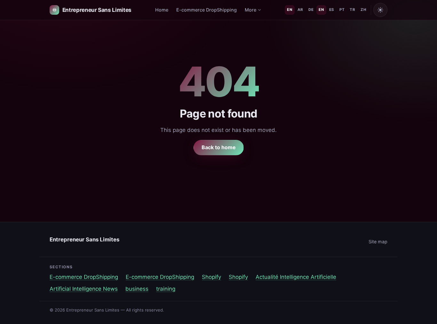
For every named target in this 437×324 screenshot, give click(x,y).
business (136, 289)
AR (300, 9)
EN (289, 9)
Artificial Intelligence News (84, 289)
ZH (363, 9)
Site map (378, 241)
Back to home (219, 147)
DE (311, 9)
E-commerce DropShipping (206, 9)
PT (342, 9)
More (250, 9)
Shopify (211, 277)
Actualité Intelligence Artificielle (296, 277)
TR (352, 9)
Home (161, 9)
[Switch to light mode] (380, 10)
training (165, 289)
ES (331, 9)
